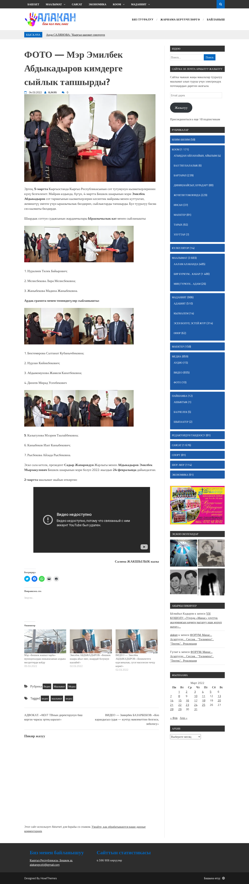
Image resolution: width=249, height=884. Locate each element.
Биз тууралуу (142, 19)
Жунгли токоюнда (187, 195)
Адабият (180, 303)
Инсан (178, 205)
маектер (180, 215)
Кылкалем (181, 313)
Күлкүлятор (180, 248)
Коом (117, 4)
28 (171, 709)
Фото (177, 382)
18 (203, 700)
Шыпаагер (181, 422)
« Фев (174, 718)
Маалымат (54, 4)
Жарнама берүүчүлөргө (180, 19)
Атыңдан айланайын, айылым (195, 156)
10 (195, 696)
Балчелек (180, 412)
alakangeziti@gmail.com (45, 864)
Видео (47, 686)
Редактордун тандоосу (188, 435)
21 (171, 705)
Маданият (138, 4)
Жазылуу (181, 107)
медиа (69, 698)
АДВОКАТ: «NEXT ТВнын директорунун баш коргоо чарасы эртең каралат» (53, 717)
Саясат (77, 4)
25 (203, 705)
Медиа (71, 686)
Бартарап (180, 175)
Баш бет (33, 4)
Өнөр (177, 333)
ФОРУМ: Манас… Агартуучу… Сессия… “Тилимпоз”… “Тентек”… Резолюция (192, 639)
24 (195, 705)
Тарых (178, 225)
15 (180, 700)
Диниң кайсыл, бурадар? (191, 185)
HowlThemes (48, 878)
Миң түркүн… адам (187, 284)
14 (171, 700)
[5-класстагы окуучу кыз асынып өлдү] (211, 582)
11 (203, 696)
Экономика (97, 4)
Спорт (176, 455)
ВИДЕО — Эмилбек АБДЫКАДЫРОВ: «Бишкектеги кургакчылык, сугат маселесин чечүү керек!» (135, 660)
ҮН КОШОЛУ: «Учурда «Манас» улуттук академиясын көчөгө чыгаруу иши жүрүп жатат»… (196, 620)
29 (180, 709)
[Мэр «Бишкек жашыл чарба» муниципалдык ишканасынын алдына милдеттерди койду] (45, 641)
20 (219, 700)
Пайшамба (179, 396)
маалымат (57, 698)
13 (219, 696)
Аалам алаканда (186, 264)
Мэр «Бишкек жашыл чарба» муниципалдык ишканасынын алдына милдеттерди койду (45, 658)
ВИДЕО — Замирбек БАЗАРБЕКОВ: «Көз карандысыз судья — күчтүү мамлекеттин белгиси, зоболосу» (127, 719)
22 (180, 705)
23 (187, 705)
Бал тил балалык (186, 165)
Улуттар (179, 234)
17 (195, 700)
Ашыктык (180, 402)
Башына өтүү (212, 878)
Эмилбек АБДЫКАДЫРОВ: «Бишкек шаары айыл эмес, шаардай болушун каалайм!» (90, 658)
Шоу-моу (178, 465)
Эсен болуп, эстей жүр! (190, 323)
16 (187, 700)
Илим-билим (181, 139)
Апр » (183, 718)
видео (45, 698)
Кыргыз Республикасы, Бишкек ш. (51, 860)
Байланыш (216, 19)
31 (195, 709)
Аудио (178, 363)
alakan (174, 635)
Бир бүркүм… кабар (187, 274)
